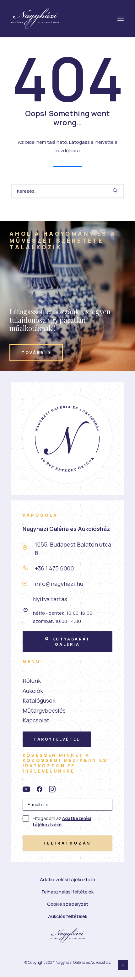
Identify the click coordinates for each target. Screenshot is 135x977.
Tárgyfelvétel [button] (56, 739)
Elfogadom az (62, 821)
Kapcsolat (36, 720)
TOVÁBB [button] (32, 352)
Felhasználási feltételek (68, 891)
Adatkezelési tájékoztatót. (62, 821)
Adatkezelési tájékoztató (67, 879)
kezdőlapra (68, 150)
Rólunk (32, 680)
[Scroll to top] (123, 964)
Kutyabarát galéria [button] (72, 641)
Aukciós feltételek (67, 916)
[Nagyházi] (35, 18)
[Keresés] (67, 191)
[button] (115, 190)
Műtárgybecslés (44, 710)
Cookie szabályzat (67, 904)
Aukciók (33, 690)
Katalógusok (39, 700)
